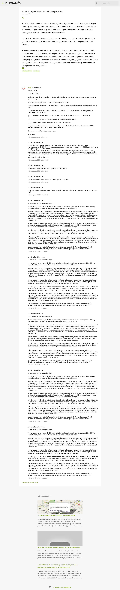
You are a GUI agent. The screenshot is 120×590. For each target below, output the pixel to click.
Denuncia (36, 71)
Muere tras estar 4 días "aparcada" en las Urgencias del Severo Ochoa (59, 547)
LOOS (29, 87)
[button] (23, 18)
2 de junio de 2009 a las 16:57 (38, 251)
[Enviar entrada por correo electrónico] (23, 68)
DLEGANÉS (13, 3)
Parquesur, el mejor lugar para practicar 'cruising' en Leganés (56, 515)
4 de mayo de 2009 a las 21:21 (38, 137)
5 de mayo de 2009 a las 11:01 (38, 195)
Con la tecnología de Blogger (61, 587)
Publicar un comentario (30, 482)
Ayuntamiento (27, 71)
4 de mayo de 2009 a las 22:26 (38, 171)
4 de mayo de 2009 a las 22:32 (38, 182)
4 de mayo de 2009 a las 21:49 (38, 160)
